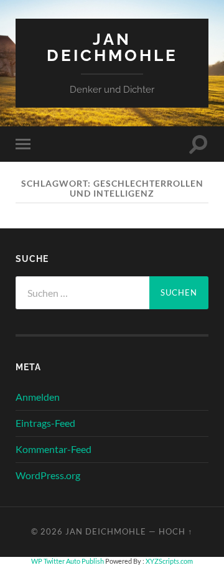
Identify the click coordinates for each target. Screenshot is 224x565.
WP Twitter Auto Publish (67, 561)
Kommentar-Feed (53, 449)
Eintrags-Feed (45, 423)
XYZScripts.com (169, 561)
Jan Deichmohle (112, 47)
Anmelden (38, 397)
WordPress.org (48, 475)
